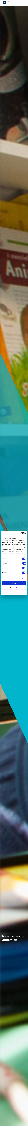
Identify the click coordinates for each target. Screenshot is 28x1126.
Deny (14, 592)
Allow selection (14, 587)
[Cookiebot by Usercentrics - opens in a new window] (20, 533)
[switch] (24, 563)
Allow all (14, 583)
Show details (19, 579)
